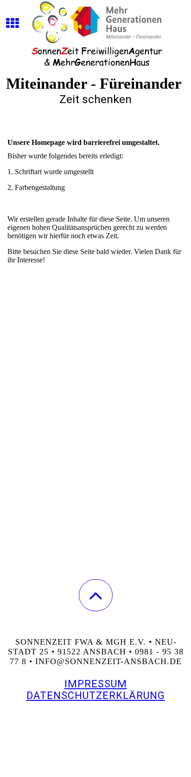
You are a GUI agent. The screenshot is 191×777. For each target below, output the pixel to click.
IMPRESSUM (95, 684)
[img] (95, 35)
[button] (96, 595)
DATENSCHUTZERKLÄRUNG (95, 695)
